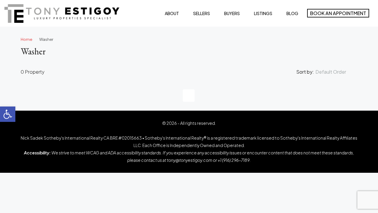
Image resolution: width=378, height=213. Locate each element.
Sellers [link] (201, 13)
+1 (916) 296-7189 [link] (234, 160)
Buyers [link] (232, 13)
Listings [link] (263, 13)
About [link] (172, 13)
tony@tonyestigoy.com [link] (189, 160)
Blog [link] (292, 13)
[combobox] (336, 72)
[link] (7, 114)
